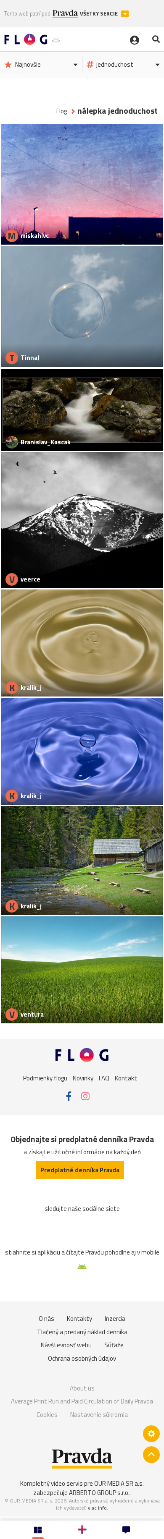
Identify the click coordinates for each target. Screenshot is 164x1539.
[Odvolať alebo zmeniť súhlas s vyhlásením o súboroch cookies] (151, 1433)
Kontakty (79, 1318)
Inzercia (115, 1318)
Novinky (83, 1078)
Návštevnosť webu (66, 1345)
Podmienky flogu (45, 1078)
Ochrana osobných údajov (82, 1358)
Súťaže (114, 1345)
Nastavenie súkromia (99, 1414)
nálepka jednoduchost (117, 111)
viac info (97, 1508)
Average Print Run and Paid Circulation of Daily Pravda (82, 1401)
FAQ (104, 1078)
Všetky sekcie (99, 14)
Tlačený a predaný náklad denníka (82, 1332)
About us (82, 1388)
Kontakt (126, 1078)
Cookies (47, 1414)
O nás (46, 1318)
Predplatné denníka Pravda (79, 1170)
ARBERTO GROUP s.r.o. (99, 1492)
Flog (61, 111)
